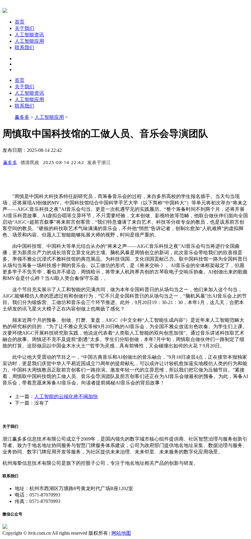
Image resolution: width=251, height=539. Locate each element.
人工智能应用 (29, 41)
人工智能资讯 (29, 34)
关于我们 (24, 28)
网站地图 (121, 533)
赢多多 (22, 117)
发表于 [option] (99, 162)
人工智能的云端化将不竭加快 (66, 396)
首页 (19, 21)
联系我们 (24, 47)
